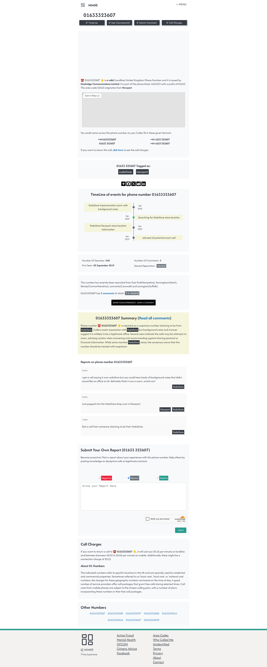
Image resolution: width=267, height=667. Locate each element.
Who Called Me (163, 639)
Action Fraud (125, 635)
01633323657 (133, 620)
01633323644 (115, 620)
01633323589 (115, 613)
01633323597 (133, 613)
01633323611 (169, 613)
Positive (164, 478)
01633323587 (97, 613)
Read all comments (154, 318)
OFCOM (122, 644)
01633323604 (151, 613)
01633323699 (151, 620)
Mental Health (126, 639)
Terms (157, 648)
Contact (158, 662)
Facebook (123, 653)
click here (118, 150)
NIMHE (93, 5)
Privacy (158, 653)
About (157, 657)
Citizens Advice (127, 648)
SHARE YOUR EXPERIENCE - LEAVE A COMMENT (133, 302)
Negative (106, 478)
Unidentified (161, 644)
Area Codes (161, 635)
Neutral (135, 478)
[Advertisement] (133, 56)
